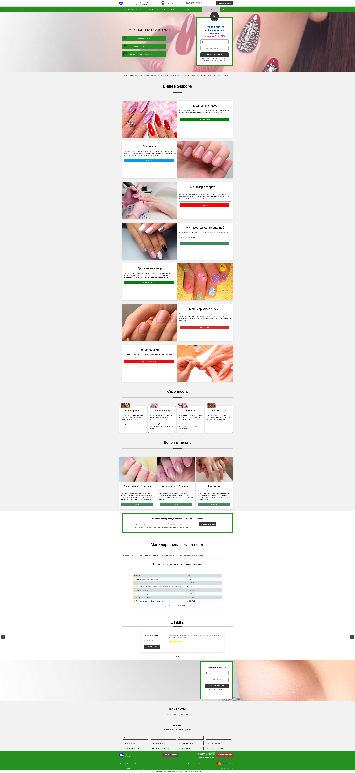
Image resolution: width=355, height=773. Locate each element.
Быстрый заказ (204, 327)
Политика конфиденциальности (140, 769)
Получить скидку (204, 119)
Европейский (169, 9)
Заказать (204, 244)
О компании (178, 725)
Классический (153, 9)
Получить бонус (204, 205)
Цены (197, 9)
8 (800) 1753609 (195, 3)
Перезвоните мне (224, 3)
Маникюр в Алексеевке (133, 9)
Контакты (226, 9)
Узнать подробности (149, 361)
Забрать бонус (149, 160)
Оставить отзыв (147, 647)
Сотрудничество (211, 9)
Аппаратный (184, 9)
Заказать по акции (149, 282)
